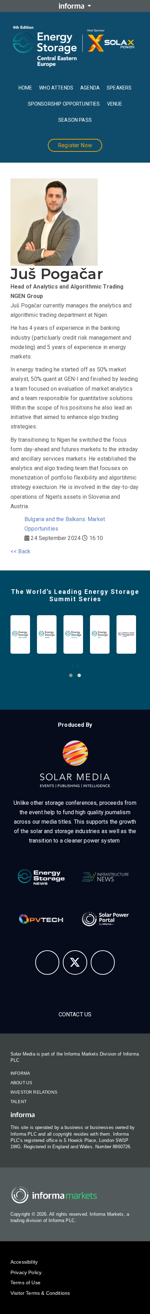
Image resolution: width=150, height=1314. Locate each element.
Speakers (119, 88)
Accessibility (24, 1262)
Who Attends (56, 88)
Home (25, 88)
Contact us (75, 1014)
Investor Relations (33, 1092)
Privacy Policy (26, 1272)
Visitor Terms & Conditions (40, 1293)
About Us (21, 1082)
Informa (20, 1073)
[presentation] (72, 665)
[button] (71, 675)
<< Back (20, 551)
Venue (114, 104)
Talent (18, 1101)
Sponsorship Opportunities (64, 104)
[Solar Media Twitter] (75, 962)
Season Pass (75, 120)
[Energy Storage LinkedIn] (102, 962)
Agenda (90, 88)
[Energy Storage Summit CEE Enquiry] (47, 962)
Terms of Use (25, 1282)
